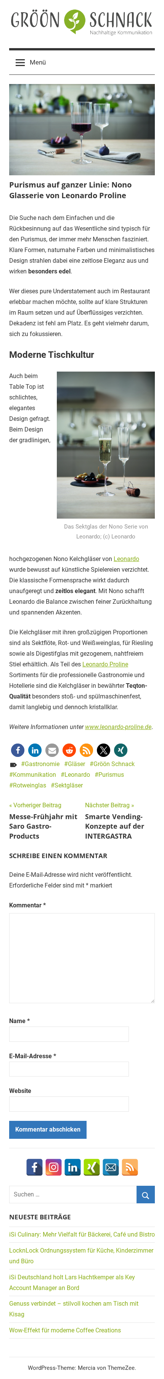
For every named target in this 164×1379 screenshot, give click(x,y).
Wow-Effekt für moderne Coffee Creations (65, 1330)
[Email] (110, 1167)
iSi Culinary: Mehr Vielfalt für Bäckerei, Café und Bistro (82, 1234)
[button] (17, 750)
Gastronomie (42, 764)
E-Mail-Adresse (32, 1056)
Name (19, 1021)
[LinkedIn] (72, 1167)
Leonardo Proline (105, 664)
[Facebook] (34, 1167)
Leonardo (126, 559)
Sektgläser (69, 785)
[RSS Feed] (129, 1167)
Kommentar (27, 905)
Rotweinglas (29, 785)
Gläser (76, 764)
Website (20, 1090)
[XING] (91, 1167)
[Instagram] (53, 1167)
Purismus (111, 774)
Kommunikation (34, 774)
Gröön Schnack (114, 764)
